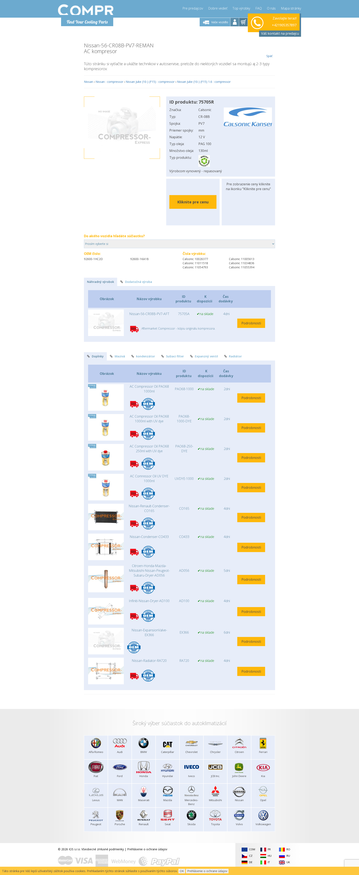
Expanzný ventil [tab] (206, 356)
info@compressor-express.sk (276, 27)
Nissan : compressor (109, 82)
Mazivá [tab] (120, 356)
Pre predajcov (192, 8)
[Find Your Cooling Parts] (86, 9)
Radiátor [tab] (235, 356)
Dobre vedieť (217, 8)
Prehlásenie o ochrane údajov (147, 849)
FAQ (258, 8)
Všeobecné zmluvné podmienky (102, 849)
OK (182, 871)
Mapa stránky (291, 8)
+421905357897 (284, 22)
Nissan (88, 82)
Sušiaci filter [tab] (175, 356)
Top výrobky (241, 8)
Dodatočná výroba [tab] (138, 282)
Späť (269, 56)
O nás (271, 8)
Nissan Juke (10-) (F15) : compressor (150, 82)
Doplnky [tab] (98, 356)
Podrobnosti (251, 323)
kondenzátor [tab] (145, 356)
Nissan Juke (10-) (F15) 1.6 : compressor (204, 82)
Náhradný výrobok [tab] (100, 282)
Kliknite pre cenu (193, 201)
